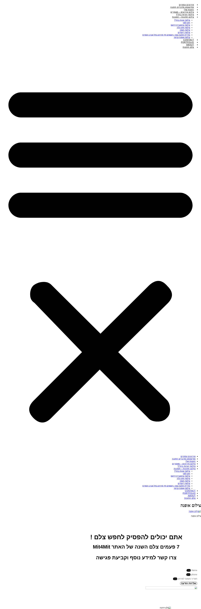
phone (194, 574)
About (192, 495)
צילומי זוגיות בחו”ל (182, 20)
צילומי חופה (185, 30)
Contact (190, 491)
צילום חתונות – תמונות (183, 17)
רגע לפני (186, 22)
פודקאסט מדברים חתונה (184, 459)
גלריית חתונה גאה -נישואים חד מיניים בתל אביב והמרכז (166, 35)
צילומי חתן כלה (183, 27)
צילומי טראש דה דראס (180, 25)
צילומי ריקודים (184, 32)
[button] (100, 252)
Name (194, 570)
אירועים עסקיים (188, 456)
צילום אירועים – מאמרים (184, 464)
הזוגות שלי (190, 461)
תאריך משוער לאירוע (187, 578)
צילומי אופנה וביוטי (182, 488)
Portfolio (189, 493)
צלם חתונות (188, 47)
